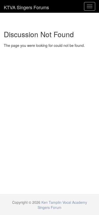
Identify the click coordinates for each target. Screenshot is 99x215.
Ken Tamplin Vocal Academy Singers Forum (26, 6)
